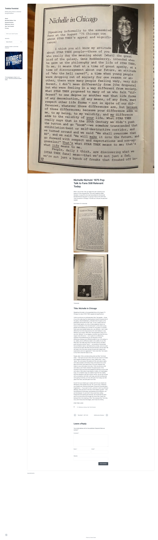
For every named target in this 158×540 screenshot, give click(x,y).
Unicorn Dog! (32, 530)
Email (93, 449)
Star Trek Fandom (9, 26)
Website (75, 456)
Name (75, 449)
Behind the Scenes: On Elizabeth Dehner (137, 500)
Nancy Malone (97, 497)
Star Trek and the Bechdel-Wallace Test (72, 499)
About (6, 18)
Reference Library (9, 24)
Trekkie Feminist (12, 8)
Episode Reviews (9, 22)
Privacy (7, 28)
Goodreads (10, 77)
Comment (76, 433)
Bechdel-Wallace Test (10, 20)
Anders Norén (93, 537)
